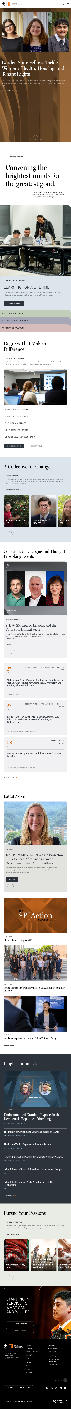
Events (27, 1361)
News (27, 1358)
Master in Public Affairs (17, 407)
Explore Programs (14, 443)
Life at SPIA (29, 1347)
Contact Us (50, 1337)
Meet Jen (12, 874)
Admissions (29, 1340)
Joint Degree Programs (16, 428)
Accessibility (51, 1348)
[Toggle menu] (67, 4)
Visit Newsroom (9, 1038)
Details (8, 641)
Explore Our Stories (13, 487)
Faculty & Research (31, 1344)
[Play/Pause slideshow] (35, 136)
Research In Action (13, 1226)
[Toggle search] (63, 4)
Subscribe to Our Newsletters (18, 1379)
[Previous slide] (29, 136)
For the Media (51, 1340)
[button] (11, 529)
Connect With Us (35, 443)
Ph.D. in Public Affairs (15, 421)
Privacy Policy (51, 1356)
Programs (28, 1337)
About (27, 1350)
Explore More (9, 1188)
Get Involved (51, 1344)
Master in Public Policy (16, 414)
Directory (28, 1364)
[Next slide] (40, 136)
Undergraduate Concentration (20, 434)
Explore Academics (14, 302)
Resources (28, 1354)
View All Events (9, 774)
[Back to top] (64, 1372)
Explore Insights (8, 87)
